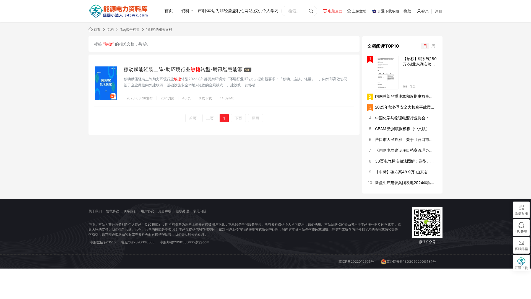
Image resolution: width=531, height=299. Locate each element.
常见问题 (199, 211)
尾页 (255, 118)
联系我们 (130, 211)
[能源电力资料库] (118, 11)
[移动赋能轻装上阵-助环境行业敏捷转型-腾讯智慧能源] (106, 83)
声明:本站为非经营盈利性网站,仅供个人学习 (238, 10)
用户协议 (147, 211)
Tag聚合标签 (129, 29)
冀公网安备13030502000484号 (411, 261)
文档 (110, 29)
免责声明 (164, 211)
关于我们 (95, 211)
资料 (185, 10)
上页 (210, 118)
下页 (238, 118)
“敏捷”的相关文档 (159, 29)
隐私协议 (112, 211)
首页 (169, 10)
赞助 (407, 11)
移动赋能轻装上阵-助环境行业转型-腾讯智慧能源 (183, 69)
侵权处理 (182, 211)
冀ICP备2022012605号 (356, 261)
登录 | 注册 (431, 11)
